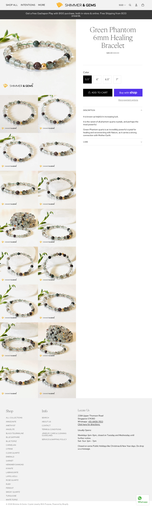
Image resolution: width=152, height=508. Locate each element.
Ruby (8, 484)
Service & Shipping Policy (54, 439)
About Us (46, 422)
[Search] (130, 5)
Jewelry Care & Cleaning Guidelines (54, 434)
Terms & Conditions (51, 429)
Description (89, 110)
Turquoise (11, 496)
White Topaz (12, 500)
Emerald (10, 457)
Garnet (9, 461)
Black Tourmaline (15, 433)
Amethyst (10, 425)
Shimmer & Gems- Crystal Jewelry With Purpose (32, 504)
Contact (46, 425)
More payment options (128, 100)
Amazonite (11, 422)
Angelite (10, 429)
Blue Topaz (11, 441)
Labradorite (12, 472)
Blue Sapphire (13, 437)
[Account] (136, 5)
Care (85, 142)
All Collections (14, 418)
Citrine (9, 449)
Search (45, 418)
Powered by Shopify (60, 504)
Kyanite (9, 468)
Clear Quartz (12, 453)
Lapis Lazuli (11, 476)
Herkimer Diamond (15, 464)
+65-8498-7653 (95, 421)
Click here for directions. (89, 424)
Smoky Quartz (13, 492)
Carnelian (11, 445)
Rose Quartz (12, 480)
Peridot (10, 488)
